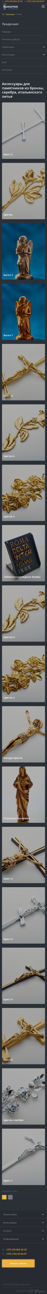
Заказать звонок (18, 1263)
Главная (6, 31)
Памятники (10, 1214)
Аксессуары (10, 14)
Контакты (7, 69)
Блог (4, 62)
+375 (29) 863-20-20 (13, 1)
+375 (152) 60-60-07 (35, 1)
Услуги (7, 1230)
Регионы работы (11, 39)
